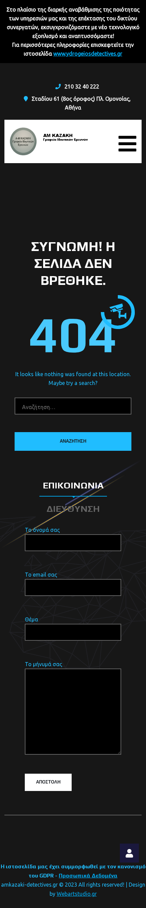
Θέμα (31, 619)
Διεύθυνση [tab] (73, 508)
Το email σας (41, 575)
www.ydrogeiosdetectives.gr (87, 54)
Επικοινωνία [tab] (73, 485)
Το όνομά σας (42, 530)
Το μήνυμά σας (43, 664)
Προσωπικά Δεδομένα (88, 875)
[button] (129, 853)
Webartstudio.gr (77, 894)
